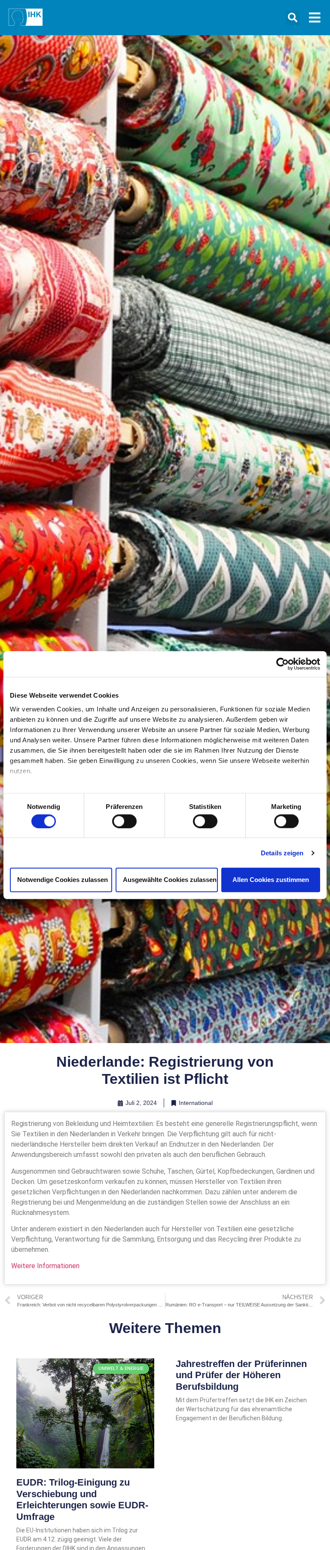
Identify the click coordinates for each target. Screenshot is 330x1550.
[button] (293, 18)
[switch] (124, 821)
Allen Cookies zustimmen (270, 879)
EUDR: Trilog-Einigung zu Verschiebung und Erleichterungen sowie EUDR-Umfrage (82, 1499)
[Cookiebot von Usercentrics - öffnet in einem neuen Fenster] (282, 664)
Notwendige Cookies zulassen (62, 879)
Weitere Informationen (45, 1266)
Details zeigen (282, 852)
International (196, 1102)
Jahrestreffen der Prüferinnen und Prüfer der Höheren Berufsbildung (241, 1375)
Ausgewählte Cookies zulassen (170, 879)
